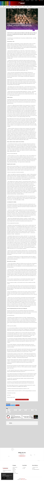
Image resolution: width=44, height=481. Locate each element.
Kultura (24, 6)
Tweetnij (13, 405)
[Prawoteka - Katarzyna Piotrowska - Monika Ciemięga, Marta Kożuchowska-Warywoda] (8, 417)
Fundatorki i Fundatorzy (15, 473)
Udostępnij (8, 405)
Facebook (24, 467)
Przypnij (18, 405)
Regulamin (14, 468)
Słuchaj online (41, 0)
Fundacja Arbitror (23, 478)
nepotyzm (8, 411)
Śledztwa (12, 6)
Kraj (0, 6)
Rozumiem (4, 477)
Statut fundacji (14, 469)
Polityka (16, 6)
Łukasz (26, 479)
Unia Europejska (8, 6)
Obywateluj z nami (22, 455)
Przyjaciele (32, 0)
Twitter (24, 468)
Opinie (31, 6)
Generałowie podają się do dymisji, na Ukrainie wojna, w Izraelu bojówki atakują (28, 417)
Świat (3, 6)
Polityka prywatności (15, 467)
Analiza (27, 6)
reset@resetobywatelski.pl (36, 469)
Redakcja (8, 28)
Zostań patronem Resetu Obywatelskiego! (22, 399)
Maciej (23, 479)
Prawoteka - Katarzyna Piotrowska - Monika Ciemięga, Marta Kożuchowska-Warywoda (16, 417)
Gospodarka (20, 6)
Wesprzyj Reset (27, 0)
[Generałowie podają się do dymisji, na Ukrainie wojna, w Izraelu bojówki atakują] (35, 417)
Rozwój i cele (14, 472)
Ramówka (36, 0)
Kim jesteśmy (22, 0)
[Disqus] (22, 436)
